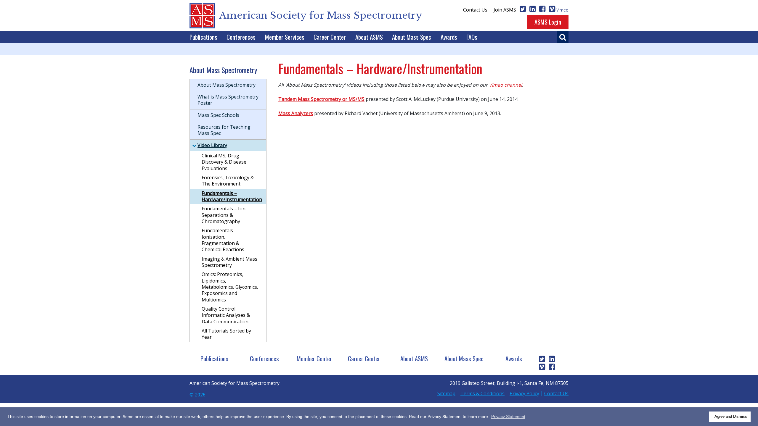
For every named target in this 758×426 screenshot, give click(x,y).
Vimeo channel (505, 85)
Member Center (314, 358)
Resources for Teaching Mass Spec (223, 130)
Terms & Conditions (482, 393)
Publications (203, 36)
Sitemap (446, 393)
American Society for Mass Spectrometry (320, 15)
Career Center (330, 36)
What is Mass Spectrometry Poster (227, 99)
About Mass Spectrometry (226, 85)
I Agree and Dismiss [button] (729, 416)
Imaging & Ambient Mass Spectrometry (229, 262)
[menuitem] (203, 37)
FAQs (471, 36)
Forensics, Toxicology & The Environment (228, 180)
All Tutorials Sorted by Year (226, 333)
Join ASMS (505, 10)
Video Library (212, 145)
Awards (449, 36)
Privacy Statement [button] (508, 416)
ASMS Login (547, 21)
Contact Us (475, 10)
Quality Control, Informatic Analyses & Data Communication (226, 315)
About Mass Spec (411, 36)
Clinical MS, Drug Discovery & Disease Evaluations (224, 162)
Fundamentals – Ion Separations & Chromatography (223, 215)
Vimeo (562, 10)
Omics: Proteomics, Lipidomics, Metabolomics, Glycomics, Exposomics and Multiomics (230, 287)
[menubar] (333, 37)
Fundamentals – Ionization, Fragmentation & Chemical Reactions (223, 240)
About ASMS (369, 36)
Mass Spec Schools (218, 115)
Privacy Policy (524, 393)
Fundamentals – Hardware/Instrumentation (232, 196)
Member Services (284, 36)
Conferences (241, 36)
